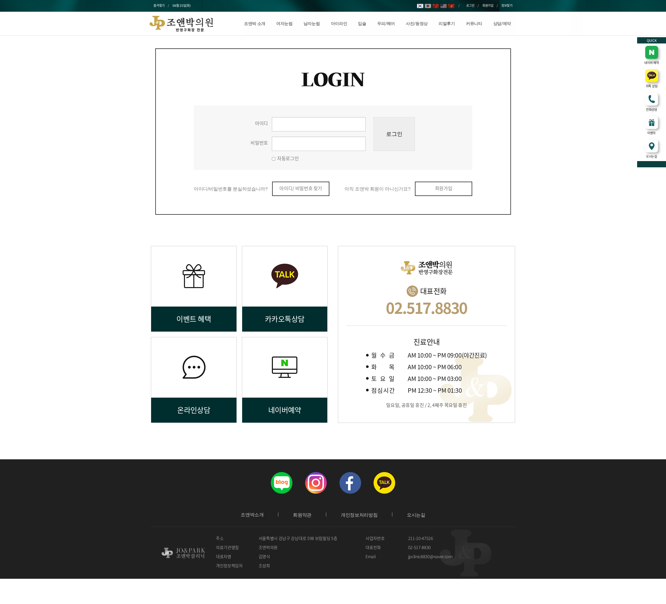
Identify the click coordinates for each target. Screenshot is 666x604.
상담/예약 (502, 23)
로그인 (470, 5)
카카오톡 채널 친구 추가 (384, 483)
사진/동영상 (417, 23)
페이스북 (350, 483)
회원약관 (302, 515)
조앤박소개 (252, 514)
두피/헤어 (386, 23)
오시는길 (416, 515)
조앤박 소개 (254, 23)
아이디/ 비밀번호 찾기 (300, 188)
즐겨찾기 (159, 5)
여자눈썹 (284, 23)
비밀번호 (259, 143)
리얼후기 (447, 23)
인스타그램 (316, 483)
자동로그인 (288, 158)
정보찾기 (507, 5)
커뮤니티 (474, 23)
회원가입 (488, 5)
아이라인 (339, 23)
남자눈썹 (312, 23)
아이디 (261, 123)
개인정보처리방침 (359, 515)
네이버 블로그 (281, 483)
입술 (362, 23)
